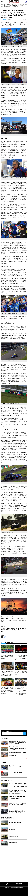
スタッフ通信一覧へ (22, 759)
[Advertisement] (14, 714)
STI (2, 631)
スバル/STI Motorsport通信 (8, 628)
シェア (2, 635)
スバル (17, 628)
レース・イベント (20, 630)
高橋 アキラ (25, 19)
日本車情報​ (4, 19)
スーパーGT (12, 630)
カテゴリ (3, 626)
